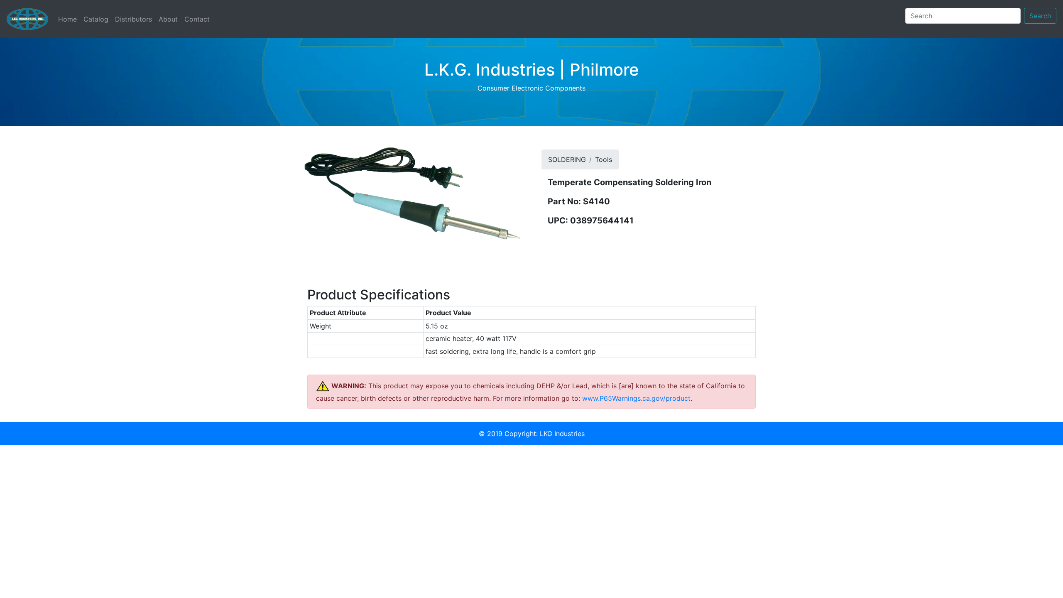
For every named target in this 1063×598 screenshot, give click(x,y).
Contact (197, 19)
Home (69, 19)
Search (1040, 16)
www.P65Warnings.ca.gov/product (636, 398)
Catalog (95, 19)
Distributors (133, 19)
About (168, 19)
